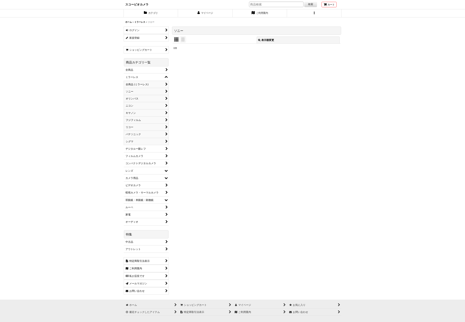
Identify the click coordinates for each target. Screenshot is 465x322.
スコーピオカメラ (137, 4)
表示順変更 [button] (267, 39)
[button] (314, 13)
